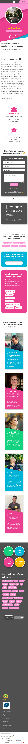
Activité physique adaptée (12, 304)
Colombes (12, 594)
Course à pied (9, 307)
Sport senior (9, 301)
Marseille (21, 580)
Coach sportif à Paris (8, 580)
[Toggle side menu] (2, 1)
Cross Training (9, 297)
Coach (2, 49)
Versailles (19, 601)
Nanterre (17, 604)
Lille (21, 584)
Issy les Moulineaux (7, 597)
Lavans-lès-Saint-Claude (19, 243)
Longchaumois (6, 246)
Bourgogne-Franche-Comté (14, 49)
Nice (17, 584)
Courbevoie (5, 594)
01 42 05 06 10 (14, 211)
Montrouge (14, 591)
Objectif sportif (7, 715)
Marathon (18, 307)
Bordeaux (5, 584)
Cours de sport (7, 711)
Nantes (4, 587)
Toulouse (12, 584)
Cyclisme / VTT (10, 291)
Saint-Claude (14, 246)
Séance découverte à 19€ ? (14, 31)
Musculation (9, 294)
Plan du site (6, 718)
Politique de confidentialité (5, 738)
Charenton (12, 601)
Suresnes (5, 601)
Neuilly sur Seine (12, 587)
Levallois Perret (6, 591)
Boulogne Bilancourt (7, 604)
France (6, 49)
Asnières (22, 591)
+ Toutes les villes (14, 608)
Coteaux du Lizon (7, 243)
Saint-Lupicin (22, 246)
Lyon (16, 580)
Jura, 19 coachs (6, 51)
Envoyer (14, 184)
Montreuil (5, 608)
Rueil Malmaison (18, 597)
